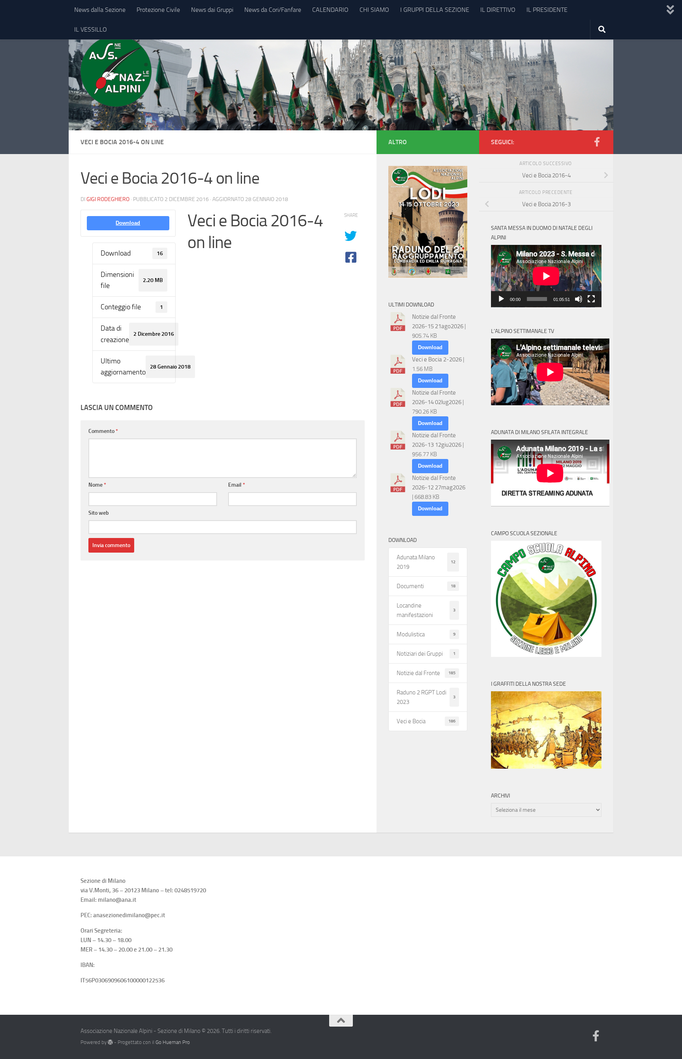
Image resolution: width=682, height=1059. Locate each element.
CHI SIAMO (374, 9)
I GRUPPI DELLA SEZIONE (434, 9)
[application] (546, 276)
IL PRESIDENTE (547, 9)
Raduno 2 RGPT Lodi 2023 (426, 697)
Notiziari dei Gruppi (426, 653)
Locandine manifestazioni (426, 610)
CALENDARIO (330, 9)
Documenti (426, 586)
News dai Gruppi (212, 9)
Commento (103, 431)
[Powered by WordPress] (110, 1042)
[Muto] (579, 299)
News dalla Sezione (100, 9)
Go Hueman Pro (173, 1042)
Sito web (98, 513)
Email (236, 485)
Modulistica (426, 634)
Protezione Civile (158, 9)
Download (128, 223)
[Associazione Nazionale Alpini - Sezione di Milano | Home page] (116, 71)
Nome (97, 485)
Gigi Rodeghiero (107, 199)
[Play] (501, 299)
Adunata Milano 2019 (426, 562)
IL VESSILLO (90, 29)
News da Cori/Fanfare (272, 9)
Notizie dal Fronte (426, 673)
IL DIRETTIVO (497, 9)
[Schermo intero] (591, 299)
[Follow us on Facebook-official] (596, 142)
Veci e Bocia (426, 721)
